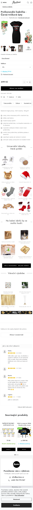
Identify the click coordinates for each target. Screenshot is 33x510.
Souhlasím (16, 505)
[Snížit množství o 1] (24, 82)
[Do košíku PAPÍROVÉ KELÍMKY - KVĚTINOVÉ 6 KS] (8, 449)
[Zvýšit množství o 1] (29, 82)
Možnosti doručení (8, 74)
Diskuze (18, 103)
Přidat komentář (16, 335)
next (31, 432)
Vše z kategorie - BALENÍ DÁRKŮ (16, 265)
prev (1, 432)
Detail (24, 449)
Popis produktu (8, 103)
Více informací (19, 495)
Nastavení (16, 499)
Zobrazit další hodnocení (24, 407)
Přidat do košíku (16, 88)
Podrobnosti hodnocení (24, 17)
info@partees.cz (18, 477)
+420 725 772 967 (18, 480)
